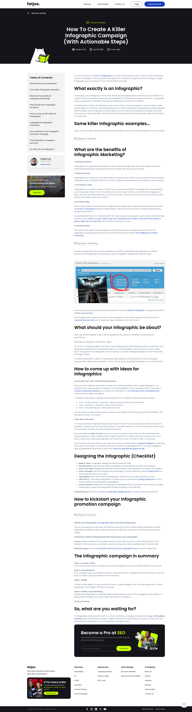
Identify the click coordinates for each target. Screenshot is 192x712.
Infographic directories (109, 522)
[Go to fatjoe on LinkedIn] (96, 709)
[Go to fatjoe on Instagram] (91, 709)
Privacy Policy (160, 709)
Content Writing (80, 689)
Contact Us (119, 4)
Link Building (78, 671)
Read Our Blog (103, 676)
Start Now (37, 192)
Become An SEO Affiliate (130, 676)
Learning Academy (105, 671)
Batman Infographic (136, 310)
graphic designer (146, 443)
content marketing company (87, 391)
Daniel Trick (81, 49)
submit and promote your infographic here (118, 548)
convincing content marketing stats (143, 391)
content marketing (85, 209)
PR (75, 676)
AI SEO (76, 680)
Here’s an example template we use (128, 448)
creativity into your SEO (84, 320)
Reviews (148, 685)
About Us (148, 671)
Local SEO (78, 685)
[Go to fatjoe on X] (100, 709)
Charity (148, 676)
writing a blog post (146, 479)
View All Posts (45, 164)
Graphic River (153, 471)
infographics (106, 75)
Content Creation (98, 22)
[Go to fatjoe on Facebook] (87, 709)
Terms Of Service (147, 709)
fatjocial (148, 680)
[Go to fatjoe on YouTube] (105, 709)
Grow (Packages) (81, 694)
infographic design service (119, 491)
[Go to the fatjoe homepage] (33, 4)
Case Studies (102, 4)
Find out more (51, 693)
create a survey (96, 433)
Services (87, 4)
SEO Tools (101, 680)
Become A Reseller (128, 671)
